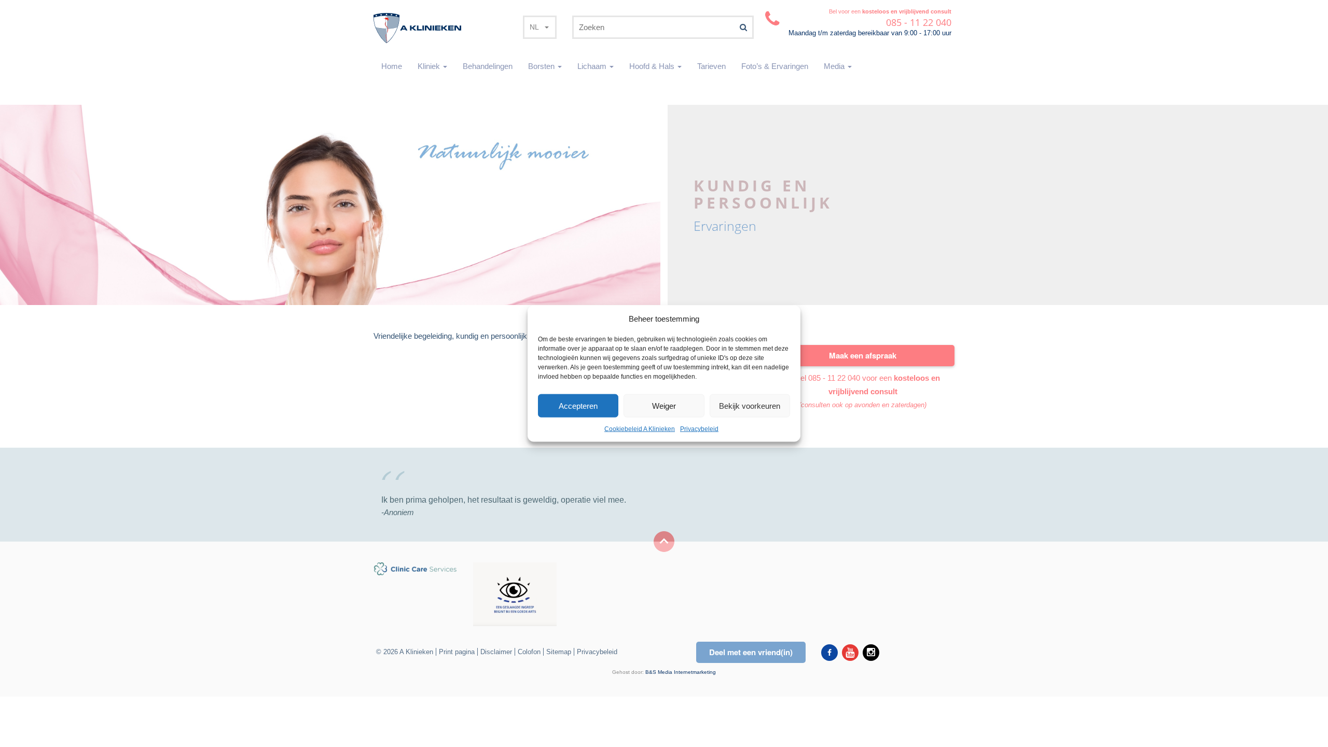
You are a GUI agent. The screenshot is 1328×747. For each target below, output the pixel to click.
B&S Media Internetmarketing (680, 672)
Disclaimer (496, 652)
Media (835, 66)
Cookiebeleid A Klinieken (639, 429)
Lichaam (592, 66)
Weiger (664, 406)
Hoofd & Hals (652, 66)
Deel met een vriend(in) (751, 652)
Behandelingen (488, 66)
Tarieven (711, 66)
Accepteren (578, 406)
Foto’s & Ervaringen (774, 66)
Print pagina (457, 652)
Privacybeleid (699, 429)
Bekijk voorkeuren (749, 406)
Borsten (542, 66)
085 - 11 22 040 (834, 378)
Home (391, 66)
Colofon (529, 652)
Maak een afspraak (862, 355)
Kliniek (430, 66)
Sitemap (558, 652)
